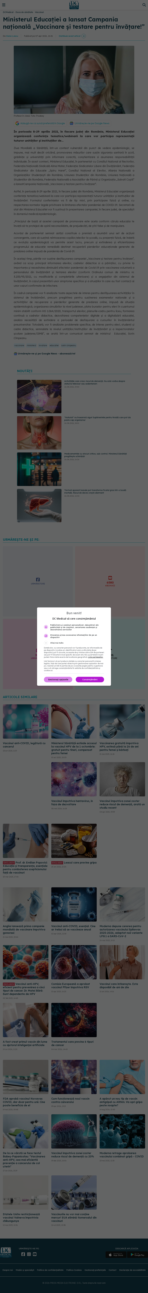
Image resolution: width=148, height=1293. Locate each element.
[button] (74, 643)
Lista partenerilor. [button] (95, 657)
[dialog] (74, 646)
